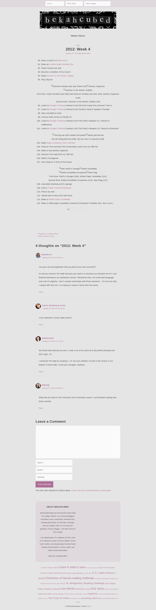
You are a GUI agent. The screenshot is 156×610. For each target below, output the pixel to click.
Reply (41, 292)
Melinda (45, 385)
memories (79, 589)
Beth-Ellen (58, 573)
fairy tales (106, 578)
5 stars (81, 567)
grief (58, 583)
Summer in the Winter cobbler (60, 76)
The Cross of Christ (58, 598)
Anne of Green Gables (106, 567)
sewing (84, 594)
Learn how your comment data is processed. (91, 490)
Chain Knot (62, 60)
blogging (74, 573)
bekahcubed (48, 338)
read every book (45, 594)
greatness (53, 583)
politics (115, 589)
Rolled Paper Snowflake (59, 199)
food (116, 578)
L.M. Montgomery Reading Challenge (84, 583)
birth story (67, 573)
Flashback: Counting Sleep (48, 234)
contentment (98, 578)
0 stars (43, 567)
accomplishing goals (92, 567)
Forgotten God (45, 583)
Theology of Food (75, 598)
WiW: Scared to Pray (46, 236)
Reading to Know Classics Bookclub (70, 594)
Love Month (67, 588)
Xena (89, 606)
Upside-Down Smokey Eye (61, 64)
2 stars (55, 567)
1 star (49, 568)
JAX (62, 583)
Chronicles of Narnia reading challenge (69, 578)
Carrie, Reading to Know (53, 305)
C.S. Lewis (98, 572)
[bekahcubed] (78, 20)
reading (54, 594)
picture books (108, 589)
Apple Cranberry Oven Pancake (61, 143)
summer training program (106, 594)
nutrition (88, 589)
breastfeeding (87, 573)
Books (80, 573)
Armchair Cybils (46, 573)
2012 (78, 45)
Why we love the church (107, 598)
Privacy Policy (78, 36)
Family (112, 578)
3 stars (62, 567)
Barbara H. (47, 254)
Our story (97, 588)
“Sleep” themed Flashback (59, 188)
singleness (92, 594)
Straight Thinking (57, 105)
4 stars (72, 567)
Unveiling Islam (89, 598)
